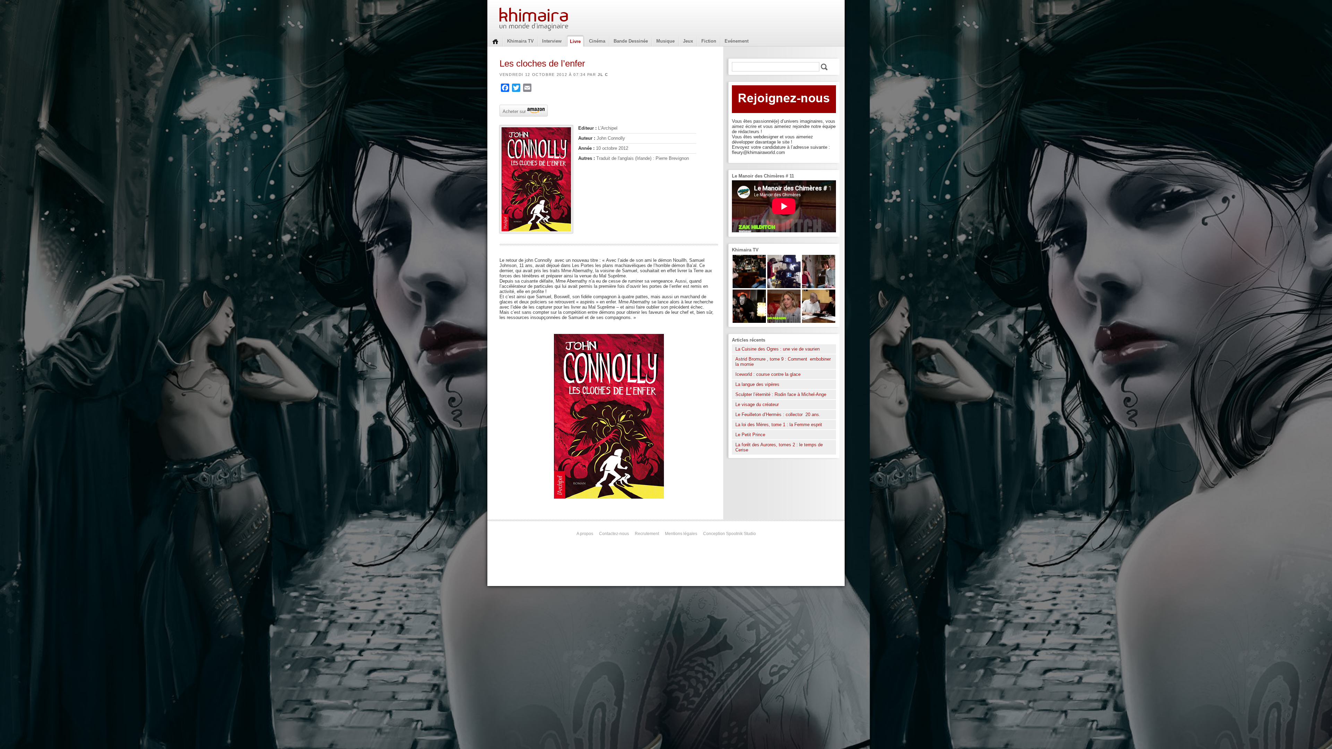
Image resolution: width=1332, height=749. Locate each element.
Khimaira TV (520, 41)
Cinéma (597, 41)
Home (495, 41)
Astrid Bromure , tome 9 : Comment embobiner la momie (783, 361)
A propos (585, 534)
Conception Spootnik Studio (729, 534)
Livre (575, 41)
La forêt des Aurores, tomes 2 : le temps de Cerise (779, 447)
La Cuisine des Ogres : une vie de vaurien (777, 349)
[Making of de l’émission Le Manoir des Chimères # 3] (784, 286)
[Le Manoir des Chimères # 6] (749, 286)
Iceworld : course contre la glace (768, 374)
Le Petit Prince (750, 434)
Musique (665, 41)
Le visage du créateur (757, 404)
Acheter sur (513, 111)
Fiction (708, 41)
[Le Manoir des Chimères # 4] (818, 321)
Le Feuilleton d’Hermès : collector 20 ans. (778, 414)
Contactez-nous (614, 534)
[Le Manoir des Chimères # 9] (784, 321)
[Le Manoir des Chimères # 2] (818, 286)
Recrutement (647, 534)
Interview (552, 41)
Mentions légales (681, 534)
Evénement (737, 41)
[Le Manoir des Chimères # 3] (749, 321)
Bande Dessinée (631, 41)
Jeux (688, 41)
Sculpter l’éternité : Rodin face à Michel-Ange (780, 394)
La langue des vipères (757, 384)
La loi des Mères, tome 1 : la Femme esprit (778, 424)
